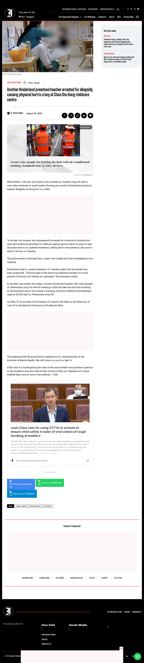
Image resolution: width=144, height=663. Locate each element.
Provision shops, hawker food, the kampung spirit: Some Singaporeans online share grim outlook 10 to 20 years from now (118, 43)
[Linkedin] (84, 115)
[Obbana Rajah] (9, 113)
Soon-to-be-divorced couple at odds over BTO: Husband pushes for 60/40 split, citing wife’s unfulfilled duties (119, 59)
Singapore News (14, 83)
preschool (35, 506)
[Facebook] (128, 9)
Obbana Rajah (18, 113)
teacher (47, 506)
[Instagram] (131, 9)
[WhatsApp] (77, 115)
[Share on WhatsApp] (137, 656)
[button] (117, 9)
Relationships (109, 54)
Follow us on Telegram (23, 493)
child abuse (21, 506)
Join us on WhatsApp (51, 482)
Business (107, 36)
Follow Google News (22, 484)
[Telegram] (90, 115)
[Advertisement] (50, 214)
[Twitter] (134, 9)
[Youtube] (138, 9)
